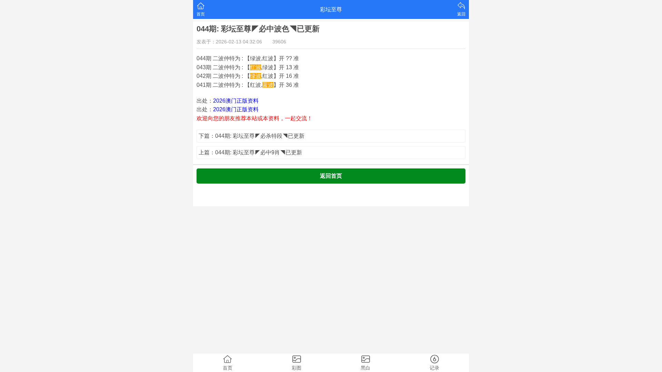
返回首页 (331, 176)
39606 (279, 41)
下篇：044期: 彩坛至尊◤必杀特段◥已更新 (251, 136)
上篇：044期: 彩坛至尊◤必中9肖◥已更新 (250, 152)
